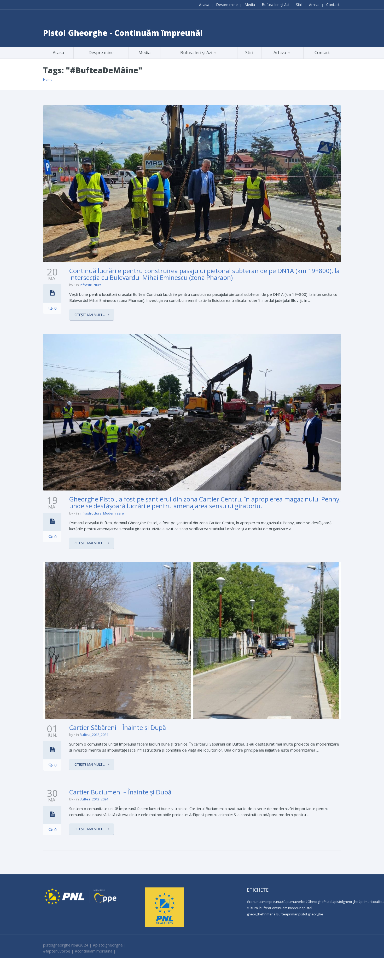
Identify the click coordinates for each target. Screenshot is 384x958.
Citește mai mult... (90, 314)
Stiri (299, 4)
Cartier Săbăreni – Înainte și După (117, 727)
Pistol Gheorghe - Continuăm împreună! (123, 32)
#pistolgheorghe (345, 901)
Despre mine (227, 4)
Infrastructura (91, 284)
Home (48, 79)
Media (250, 4)
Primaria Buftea (274, 914)
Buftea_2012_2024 (94, 734)
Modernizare (113, 513)
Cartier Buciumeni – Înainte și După (120, 792)
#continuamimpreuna (264, 901)
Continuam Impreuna (287, 907)
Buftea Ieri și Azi (275, 4)
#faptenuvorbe (293, 901)
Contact (333, 4)
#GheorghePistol (318, 901)
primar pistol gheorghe (305, 914)
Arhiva (314, 4)
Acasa (204, 4)
